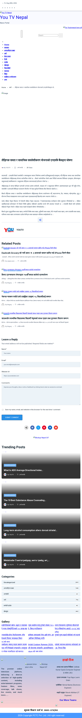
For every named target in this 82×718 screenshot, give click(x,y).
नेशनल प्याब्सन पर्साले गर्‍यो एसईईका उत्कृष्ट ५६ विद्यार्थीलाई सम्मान (26, 296)
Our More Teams (68, 700)
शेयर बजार (7, 56)
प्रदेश (6, 62)
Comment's (6, 383)
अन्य (5, 80)
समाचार (6, 47)
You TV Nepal (14, 17)
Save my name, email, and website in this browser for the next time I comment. (33, 410)
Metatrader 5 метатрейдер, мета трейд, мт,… (27, 560)
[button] (39, 32)
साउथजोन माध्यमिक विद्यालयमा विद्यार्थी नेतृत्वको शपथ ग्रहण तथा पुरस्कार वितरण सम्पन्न (35, 318)
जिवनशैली (7, 68)
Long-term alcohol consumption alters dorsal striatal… (30, 530)
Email (4, 360)
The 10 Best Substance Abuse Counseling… (25, 500)
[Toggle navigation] (22, 34)
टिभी (5, 59)
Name (4, 349)
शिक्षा (5, 74)
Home (6, 45)
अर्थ (5, 53)
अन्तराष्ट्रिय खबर (9, 50)
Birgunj (9, 283)
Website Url (6, 372)
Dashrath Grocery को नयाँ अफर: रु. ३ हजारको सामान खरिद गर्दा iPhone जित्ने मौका (36, 253)
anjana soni (10, 261)
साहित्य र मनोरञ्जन (10, 77)
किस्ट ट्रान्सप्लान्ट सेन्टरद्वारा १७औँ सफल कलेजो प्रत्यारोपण (25, 274)
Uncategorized (10, 465)
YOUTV (8, 167)
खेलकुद (6, 65)
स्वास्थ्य (6, 71)
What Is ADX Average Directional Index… (23, 470)
